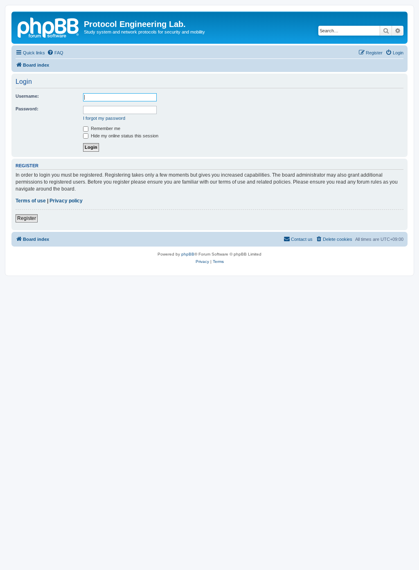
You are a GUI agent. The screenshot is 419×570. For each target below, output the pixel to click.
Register (26, 218)
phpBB (187, 254)
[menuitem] (55, 53)
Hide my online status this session (124, 135)
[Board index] (49, 26)
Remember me (105, 128)
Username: (27, 96)
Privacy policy (66, 201)
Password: (27, 108)
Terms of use (31, 201)
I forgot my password (104, 118)
